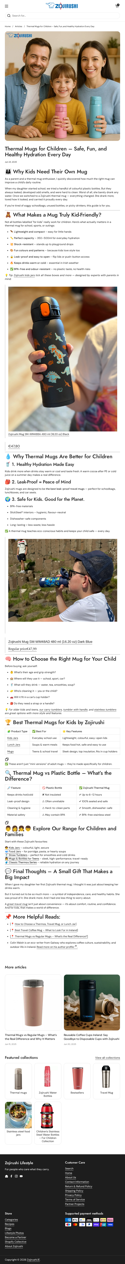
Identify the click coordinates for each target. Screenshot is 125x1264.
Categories (11, 1219)
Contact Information (77, 1181)
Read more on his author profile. (57, 947)
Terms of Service (75, 1199)
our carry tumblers (50, 709)
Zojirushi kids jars (24, 275)
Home (8, 26)
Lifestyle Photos (14, 1233)
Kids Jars (12, 738)
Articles (18, 26)
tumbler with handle (75, 709)
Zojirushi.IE (33, 1259)
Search (69, 1168)
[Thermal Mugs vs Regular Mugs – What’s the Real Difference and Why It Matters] (33, 1002)
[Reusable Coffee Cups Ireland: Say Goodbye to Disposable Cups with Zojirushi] (92, 1002)
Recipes (9, 1224)
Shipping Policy (74, 1190)
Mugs (10, 751)
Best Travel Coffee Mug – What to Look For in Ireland (45, 930)
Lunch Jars (13, 744)
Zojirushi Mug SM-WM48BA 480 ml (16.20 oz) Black (38, 434)
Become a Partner (15, 1237)
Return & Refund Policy (78, 1186)
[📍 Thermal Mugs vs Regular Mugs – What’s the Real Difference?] (49, 936)
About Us (70, 1177)
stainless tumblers (105, 709)
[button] (117, 6)
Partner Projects (74, 1204)
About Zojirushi (14, 1246)
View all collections (107, 1057)
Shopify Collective (15, 1241)
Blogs (8, 1228)
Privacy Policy (73, 1195)
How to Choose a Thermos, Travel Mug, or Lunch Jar (45, 924)
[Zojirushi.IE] (61, 6)
